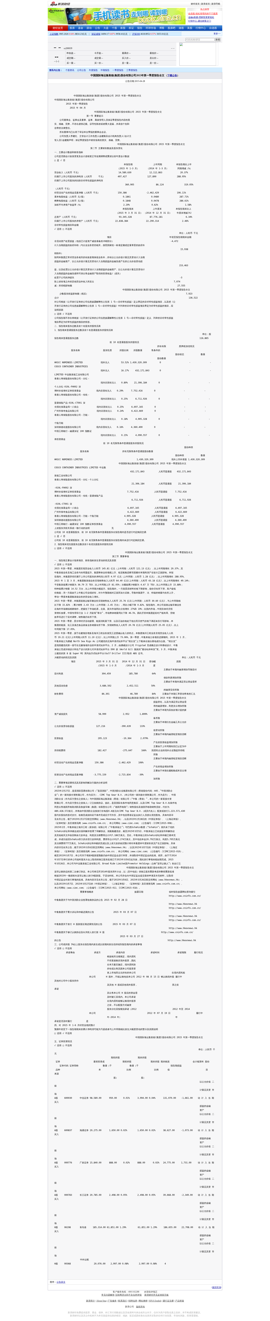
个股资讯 (69, 70)
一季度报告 (117, 70)
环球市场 (151, 28)
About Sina (101, 1301)
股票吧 (171, 28)
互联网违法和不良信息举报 (128, 1295)
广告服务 (112, 1301)
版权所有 (140, 1306)
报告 (139, 28)
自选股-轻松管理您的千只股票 (203, 13)
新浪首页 (205, 4)
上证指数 (54, 34)
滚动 (89, 28)
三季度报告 (131, 70)
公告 (97, 28)
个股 (114, 28)
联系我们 (122, 1301)
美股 (189, 28)
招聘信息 (132, 1301)
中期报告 (105, 70)
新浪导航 (215, 4)
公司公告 (81, 70)
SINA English (155, 1301)
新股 (122, 28)
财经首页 (195, 4)
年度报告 (93, 70)
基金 (80, 28)
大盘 (106, 28)
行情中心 (201, 28)
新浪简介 (90, 1301)
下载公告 (172, 75)
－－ (57, 47)
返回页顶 (216, 1287)
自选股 (213, 28)
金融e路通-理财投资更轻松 (201, 17)
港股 (181, 28)
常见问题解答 (108, 1295)
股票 (72, 28)
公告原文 (61, 1282)
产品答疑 (179, 1301)
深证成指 (95, 34)
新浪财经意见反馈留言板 (156, 1295)
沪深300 (136, 34)
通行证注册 (168, 1301)
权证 (131, 28)
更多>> (209, 33)
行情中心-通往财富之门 (199, 21)
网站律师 (143, 1301)
